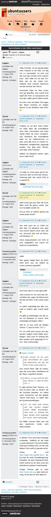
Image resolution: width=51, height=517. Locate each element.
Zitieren (44, 63)
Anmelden (36, 4)
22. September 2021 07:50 (28, 348)
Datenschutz (17, 506)
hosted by (5, 2)
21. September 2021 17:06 (28, 63)
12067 (11, 263)
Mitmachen (25, 27)
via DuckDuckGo (44, 35)
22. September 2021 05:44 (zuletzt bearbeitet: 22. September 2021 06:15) (31, 283)
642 (10, 77)
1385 (11, 130)
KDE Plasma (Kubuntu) (32, 42)
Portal (9, 21)
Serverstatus (36, 506)
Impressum (26, 506)
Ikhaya (33, 21)
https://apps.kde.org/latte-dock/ (31, 455)
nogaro (5, 63)
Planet (41, 21)
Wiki (25, 21)
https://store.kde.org (27, 472)
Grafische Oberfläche (15, 42)
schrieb (30, 353)
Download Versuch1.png (33, 187)
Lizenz (3, 506)
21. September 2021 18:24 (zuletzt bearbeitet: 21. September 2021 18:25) (31, 195)
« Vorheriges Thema (25, 487)
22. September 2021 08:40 (28, 433)
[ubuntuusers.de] (16, 13)
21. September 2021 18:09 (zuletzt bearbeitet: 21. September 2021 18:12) (31, 164)
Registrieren (45, 4)
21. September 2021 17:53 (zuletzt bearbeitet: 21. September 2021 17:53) (31, 118)
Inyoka (12, 497)
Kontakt (9, 506)
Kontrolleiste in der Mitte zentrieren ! (14, 44)
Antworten (8, 58)
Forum (18, 21)
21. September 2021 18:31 (28, 220)
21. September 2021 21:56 (28, 251)
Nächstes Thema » (42, 487)
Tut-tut (5, 116)
